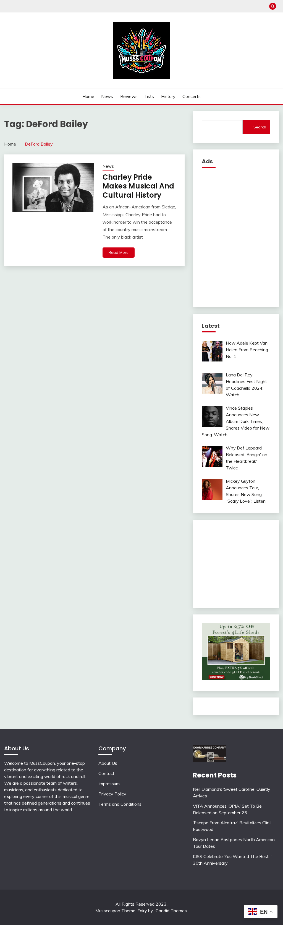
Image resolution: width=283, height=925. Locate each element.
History (168, 96)
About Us (107, 763)
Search (259, 127)
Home (88, 96)
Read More (119, 252)
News (107, 96)
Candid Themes (171, 910)
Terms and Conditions (120, 804)
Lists (149, 96)
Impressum (109, 783)
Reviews (129, 96)
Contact (106, 773)
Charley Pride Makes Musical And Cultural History (138, 186)
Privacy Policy (112, 794)
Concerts (191, 96)
